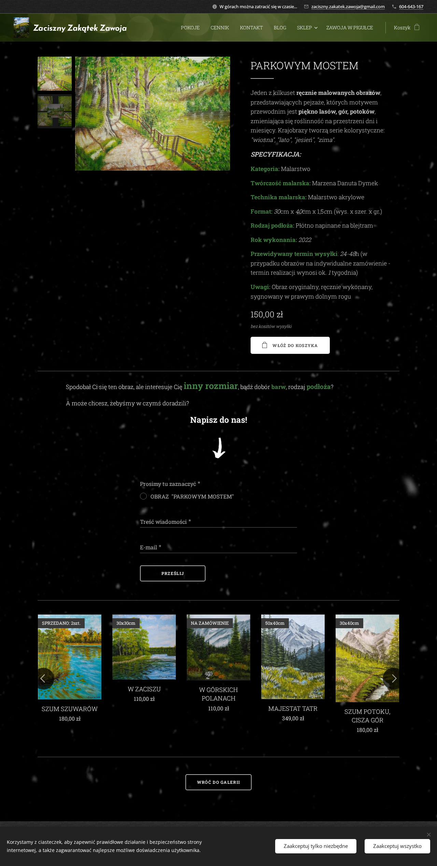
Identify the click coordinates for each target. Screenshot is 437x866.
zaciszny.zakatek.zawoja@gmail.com (348, 6)
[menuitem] (192, 27)
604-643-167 (411, 6)
